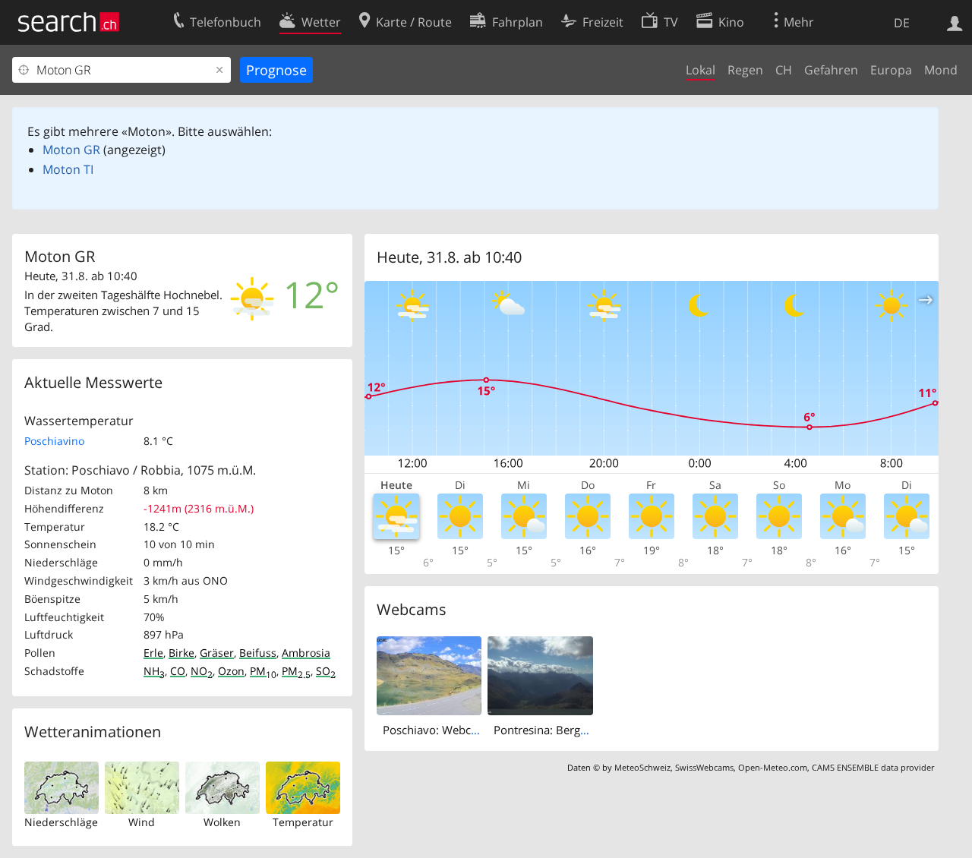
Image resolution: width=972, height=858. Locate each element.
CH (783, 70)
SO (326, 671)
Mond (941, 70)
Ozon (231, 671)
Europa (891, 70)
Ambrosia (306, 652)
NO (202, 671)
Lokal (700, 70)
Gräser (217, 652)
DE (902, 22)
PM (263, 671)
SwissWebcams (704, 767)
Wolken (222, 822)
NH (154, 671)
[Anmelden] (955, 22)
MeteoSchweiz (642, 767)
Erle (153, 652)
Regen (745, 70)
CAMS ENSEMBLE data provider (873, 767)
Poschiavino (54, 441)
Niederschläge (61, 822)
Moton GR (71, 149)
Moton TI (68, 169)
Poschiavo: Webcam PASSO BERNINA (480, 729)
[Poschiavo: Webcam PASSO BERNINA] (429, 675)
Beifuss (257, 652)
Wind (141, 822)
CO (177, 671)
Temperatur (303, 822)
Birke (181, 652)
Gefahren (831, 70)
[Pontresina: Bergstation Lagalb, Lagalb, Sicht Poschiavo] (540, 675)
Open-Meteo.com (772, 767)
